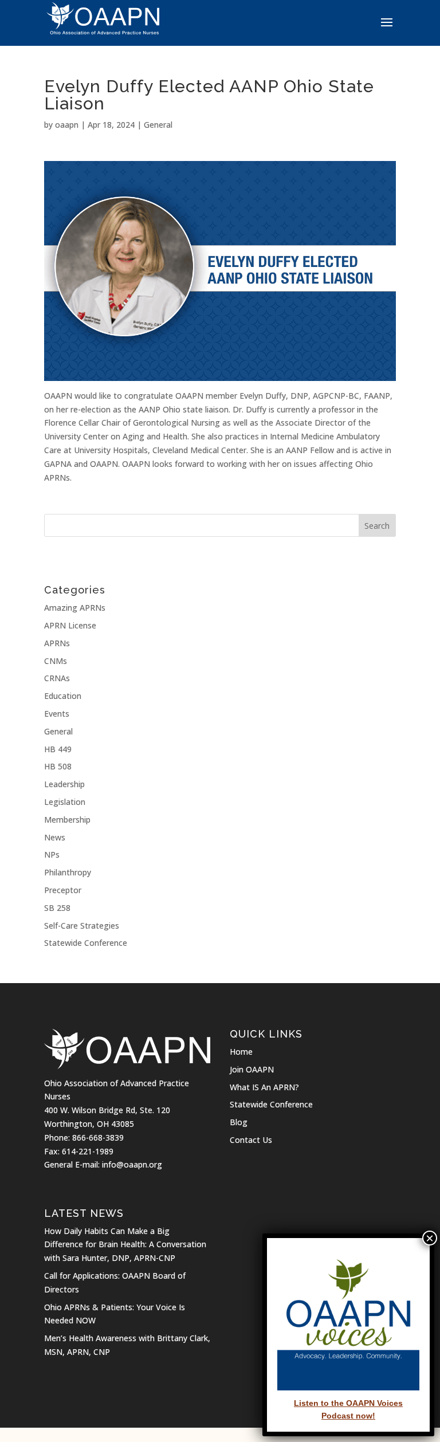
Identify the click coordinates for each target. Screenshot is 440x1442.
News (54, 837)
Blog (238, 1122)
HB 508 (58, 766)
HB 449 (58, 749)
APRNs (57, 643)
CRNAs (57, 678)
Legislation (64, 801)
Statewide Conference (85, 942)
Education (62, 695)
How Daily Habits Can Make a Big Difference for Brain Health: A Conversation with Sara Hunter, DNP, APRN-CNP (125, 1244)
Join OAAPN (252, 1069)
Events (56, 713)
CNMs (55, 660)
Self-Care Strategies (81, 925)
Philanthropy (67, 872)
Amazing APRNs (74, 607)
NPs (52, 854)
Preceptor (62, 890)
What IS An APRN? (264, 1087)
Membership (67, 819)
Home (241, 1051)
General (158, 124)
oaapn (66, 124)
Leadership (64, 784)
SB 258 (57, 907)
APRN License (70, 625)
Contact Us (251, 1139)
